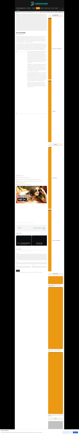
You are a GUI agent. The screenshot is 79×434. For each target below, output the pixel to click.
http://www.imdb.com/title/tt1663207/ (26, 184)
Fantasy (18, 10)
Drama (56, 8)
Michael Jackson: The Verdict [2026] (57, 48)
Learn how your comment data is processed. (36, 272)
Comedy (38, 8)
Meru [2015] (53, 111)
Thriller (33, 8)
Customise (64, 432)
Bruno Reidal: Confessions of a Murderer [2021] (39, 228)
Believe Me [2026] (54, 177)
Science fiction (47, 8)
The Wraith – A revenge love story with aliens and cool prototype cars (55, 415)
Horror (42, 8)
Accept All (75, 432)
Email (17, 265)
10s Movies (17, 222)
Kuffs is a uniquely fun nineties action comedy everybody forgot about (54, 285)
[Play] (31, 195)
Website (33, 265)
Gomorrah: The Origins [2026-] (56, 240)
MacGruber (39, 40)
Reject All (70, 432)
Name (17, 261)
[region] (39, 431)
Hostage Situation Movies (23, 222)
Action (52, 8)
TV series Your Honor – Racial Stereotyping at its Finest (54, 350)
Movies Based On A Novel (30, 222)
